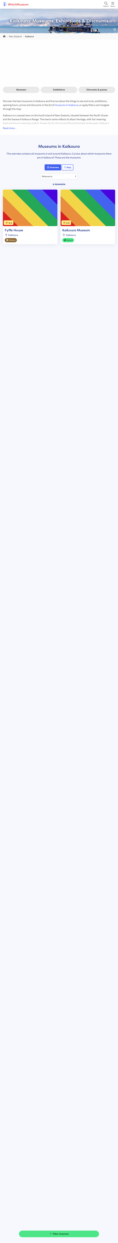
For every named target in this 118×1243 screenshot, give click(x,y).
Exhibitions (59, 89)
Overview (54, 167)
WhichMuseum (18, 4)
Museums (21, 89)
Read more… (9, 128)
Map (68, 167)
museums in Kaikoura (66, 105)
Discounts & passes (96, 89)
